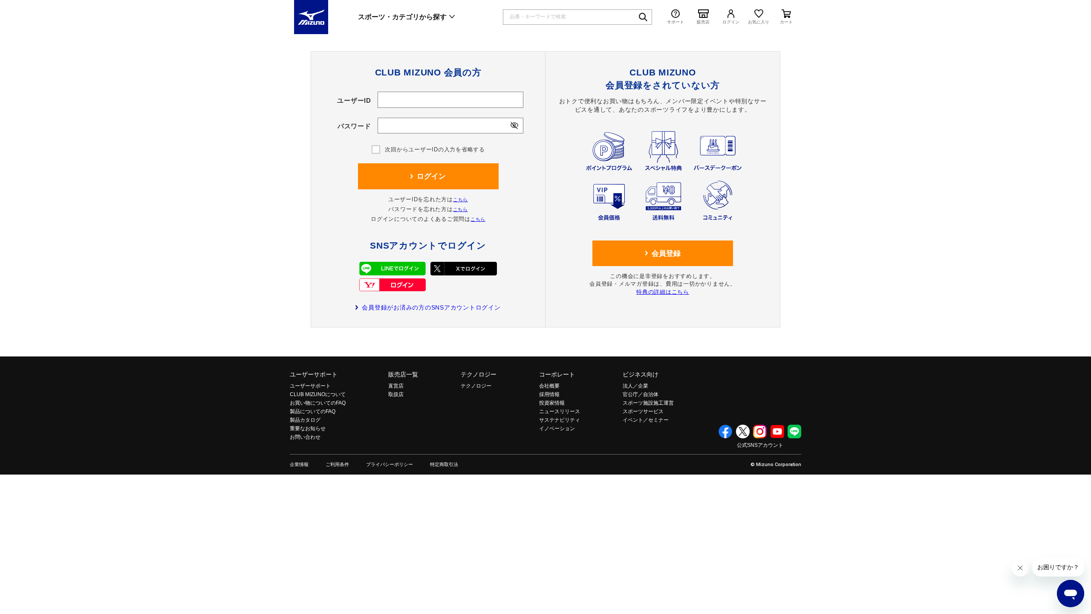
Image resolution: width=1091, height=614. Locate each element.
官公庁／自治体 (640, 394)
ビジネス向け (640, 374)
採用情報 (549, 394)
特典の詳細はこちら (662, 292)
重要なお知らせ (308, 429)
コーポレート (557, 374)
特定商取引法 (444, 464)
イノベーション (557, 429)
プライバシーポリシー (389, 464)
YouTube (777, 431)
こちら (460, 199)
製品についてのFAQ (312, 411)
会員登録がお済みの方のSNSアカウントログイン (431, 307)
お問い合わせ (305, 437)
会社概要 (549, 386)
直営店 (396, 386)
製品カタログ (305, 420)
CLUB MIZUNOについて (318, 394)
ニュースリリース (559, 411)
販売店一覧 (403, 374)
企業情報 (299, 464)
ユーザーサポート (314, 374)
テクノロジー (478, 374)
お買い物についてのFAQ (318, 403)
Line (794, 431)
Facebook (725, 431)
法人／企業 (635, 386)
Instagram (760, 431)
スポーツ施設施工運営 (648, 403)
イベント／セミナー (646, 420)
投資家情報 (552, 403)
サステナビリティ (559, 420)
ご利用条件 (337, 464)
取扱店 (396, 394)
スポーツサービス (643, 411)
